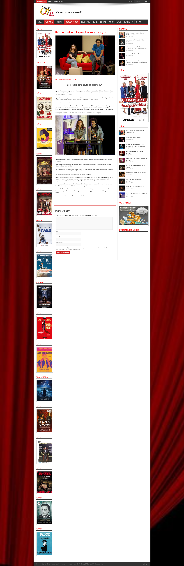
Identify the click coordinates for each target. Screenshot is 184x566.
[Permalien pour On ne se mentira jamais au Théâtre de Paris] (122, 198)
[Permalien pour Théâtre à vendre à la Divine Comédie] (122, 177)
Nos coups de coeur (71, 22)
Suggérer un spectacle (53, 564)
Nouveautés (49, 22)
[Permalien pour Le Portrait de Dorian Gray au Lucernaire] (122, 184)
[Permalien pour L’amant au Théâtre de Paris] (122, 58)
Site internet (59, 242)
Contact (138, 22)
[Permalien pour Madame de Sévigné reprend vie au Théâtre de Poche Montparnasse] (122, 149)
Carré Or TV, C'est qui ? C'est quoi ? (84, 564)
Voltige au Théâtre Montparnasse (135, 186)
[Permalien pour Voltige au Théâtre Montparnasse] (122, 191)
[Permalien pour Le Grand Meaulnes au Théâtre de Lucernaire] (122, 156)
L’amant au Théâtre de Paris (55, 1)
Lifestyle (103, 22)
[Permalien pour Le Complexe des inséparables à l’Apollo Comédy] (122, 37)
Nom (57, 231)
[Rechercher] (146, 1)
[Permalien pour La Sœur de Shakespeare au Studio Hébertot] (122, 170)
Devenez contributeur (66, 564)
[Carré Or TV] (65, 14)
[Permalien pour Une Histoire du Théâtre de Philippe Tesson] (122, 44)
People (95, 22)
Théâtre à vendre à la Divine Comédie (136, 172)
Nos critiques (85, 22)
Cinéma (119, 22)
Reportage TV (128, 22)
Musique (111, 22)
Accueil (40, 22)
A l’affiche (59, 22)
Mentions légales (41, 564)
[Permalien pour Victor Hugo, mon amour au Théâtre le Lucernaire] (122, 163)
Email (57, 237)
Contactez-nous (99, 564)
